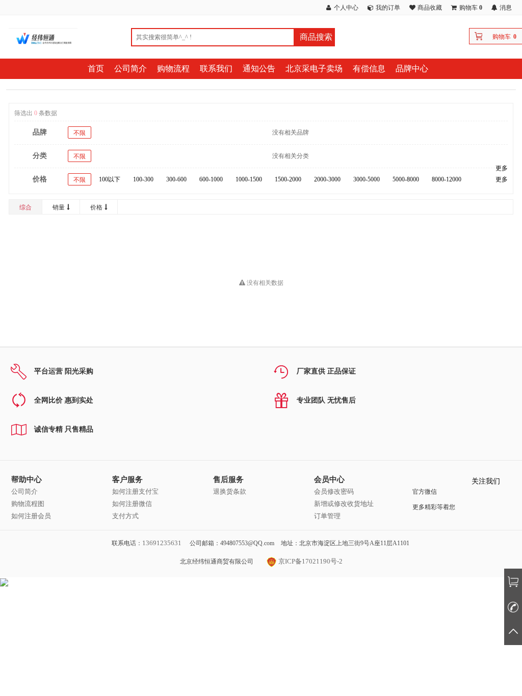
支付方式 (125, 516)
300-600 (176, 179)
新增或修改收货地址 (344, 503)
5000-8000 (406, 179)
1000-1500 (249, 179)
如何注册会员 (31, 516)
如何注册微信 (132, 503)
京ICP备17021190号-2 (310, 561)
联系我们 (216, 68)
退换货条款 (229, 491)
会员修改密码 (334, 491)
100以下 (109, 179)
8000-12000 (446, 179)
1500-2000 (288, 179)
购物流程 (173, 68)
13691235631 (161, 543)
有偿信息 (369, 68)
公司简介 (130, 68)
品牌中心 (412, 68)
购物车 (501, 36)
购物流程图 (27, 503)
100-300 (143, 179)
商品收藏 (429, 7)
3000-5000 (366, 179)
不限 (79, 133)
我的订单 (388, 7)
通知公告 (259, 68)
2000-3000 (327, 179)
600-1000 (211, 179)
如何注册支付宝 (135, 491)
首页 (96, 68)
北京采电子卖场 (314, 68)
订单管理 (327, 516)
